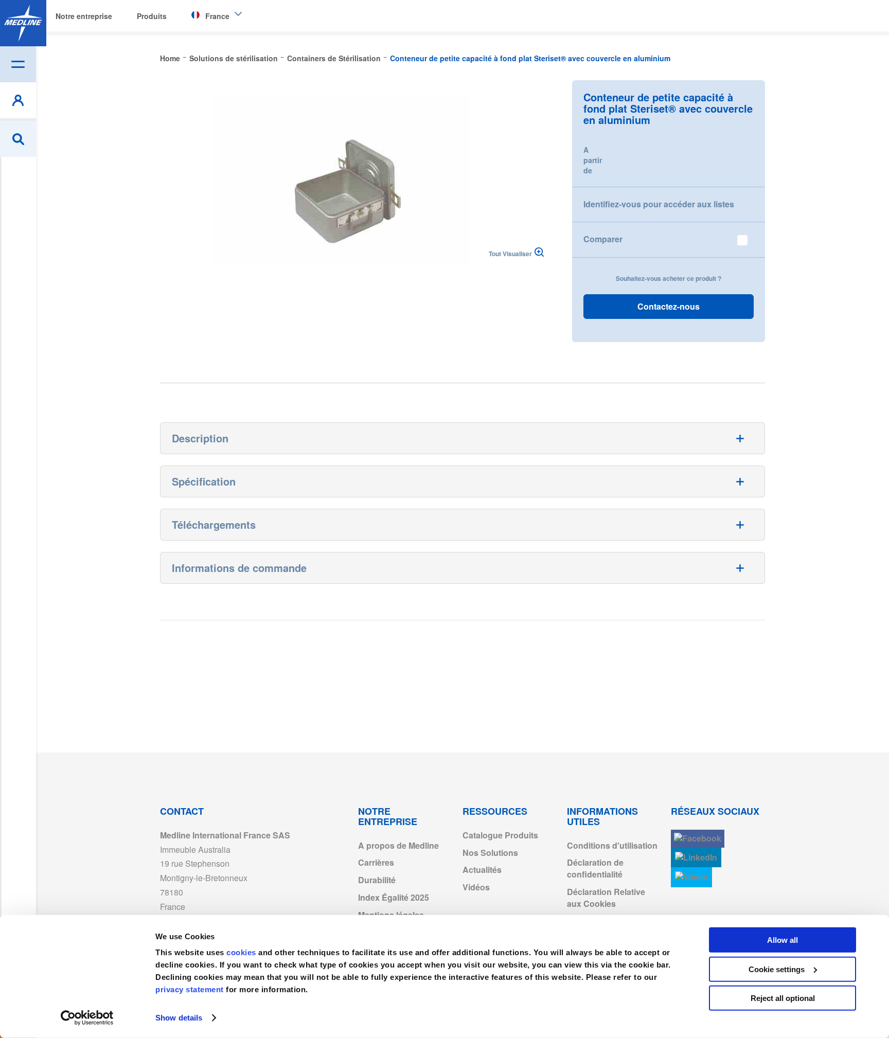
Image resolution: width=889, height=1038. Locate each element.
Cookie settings (777, 968)
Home (170, 58)
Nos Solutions (490, 852)
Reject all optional (783, 998)
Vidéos (476, 887)
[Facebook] (697, 839)
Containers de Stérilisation (334, 58)
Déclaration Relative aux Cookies (606, 897)
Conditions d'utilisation (612, 845)
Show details (178, 1017)
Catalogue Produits (500, 835)
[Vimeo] (691, 877)
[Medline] (23, 23)
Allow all (782, 940)
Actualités (482, 869)
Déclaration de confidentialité (595, 868)
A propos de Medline (398, 845)
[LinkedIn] (696, 858)
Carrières (376, 862)
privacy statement (189, 989)
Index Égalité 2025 (393, 897)
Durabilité (377, 880)
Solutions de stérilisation (233, 58)
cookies (242, 952)
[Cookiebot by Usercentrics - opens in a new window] (87, 1018)
